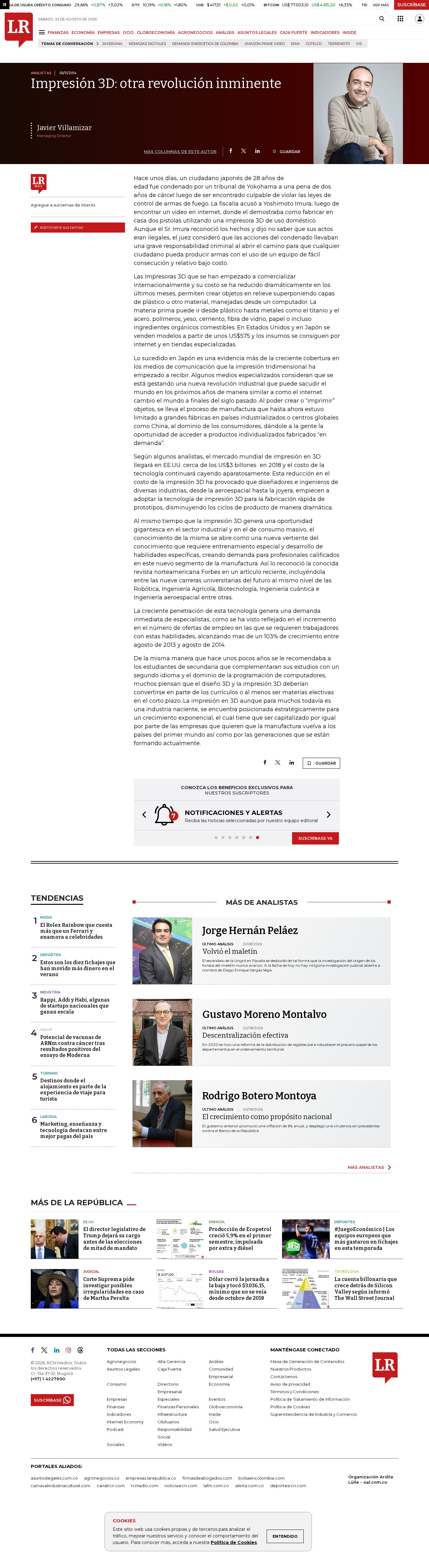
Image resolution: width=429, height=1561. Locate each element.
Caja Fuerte (170, 1368)
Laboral (48, 1116)
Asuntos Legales (123, 1368)
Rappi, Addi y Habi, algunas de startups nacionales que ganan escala (75, 1006)
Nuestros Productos (290, 1368)
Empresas (117, 1399)
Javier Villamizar (64, 128)
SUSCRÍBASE (411, 5)
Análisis (216, 1361)
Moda (46, 917)
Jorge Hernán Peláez (250, 931)
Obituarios (168, 1421)
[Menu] (43, 32)
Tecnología (346, 1271)
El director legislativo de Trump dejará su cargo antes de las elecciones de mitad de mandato (114, 1238)
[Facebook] (230, 151)
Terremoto (339, 44)
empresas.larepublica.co (151, 1478)
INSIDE (349, 32)
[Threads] (83, 1351)
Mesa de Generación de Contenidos (307, 1361)
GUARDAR (289, 151)
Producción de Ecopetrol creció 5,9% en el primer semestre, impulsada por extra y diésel (240, 1238)
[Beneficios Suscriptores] (400, 18)
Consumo (117, 1384)
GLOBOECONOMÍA (156, 32)
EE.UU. (89, 1222)
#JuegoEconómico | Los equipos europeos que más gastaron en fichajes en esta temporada (366, 1238)
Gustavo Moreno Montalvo (264, 1014)
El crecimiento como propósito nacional (267, 1117)
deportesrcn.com (288, 1485)
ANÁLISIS (225, 32)
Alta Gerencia (171, 1361)
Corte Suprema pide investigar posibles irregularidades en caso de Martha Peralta (113, 1288)
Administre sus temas (61, 227)
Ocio (214, 1421)
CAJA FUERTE (293, 32)
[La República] (19, 30)
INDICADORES (325, 32)
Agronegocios (121, 1361)
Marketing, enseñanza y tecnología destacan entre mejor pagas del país (73, 1130)
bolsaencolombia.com (261, 1478)
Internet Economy (125, 1421)
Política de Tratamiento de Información (310, 1399)
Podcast (115, 1429)
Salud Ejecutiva (224, 1429)
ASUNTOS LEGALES (257, 32)
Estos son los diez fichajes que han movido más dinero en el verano (78, 968)
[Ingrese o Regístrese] (419, 19)
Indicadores (119, 1414)
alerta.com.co (249, 1485)
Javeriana (112, 44)
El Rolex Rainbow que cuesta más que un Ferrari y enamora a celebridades (76, 931)
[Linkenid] (59, 1351)
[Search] (381, 19)
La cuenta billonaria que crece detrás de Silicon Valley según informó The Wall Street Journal (365, 1288)
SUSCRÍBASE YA (315, 838)
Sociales (115, 1444)
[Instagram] (71, 1351)
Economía (219, 1384)
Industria (50, 992)
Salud (46, 1029)
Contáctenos (283, 1376)
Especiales (168, 1399)
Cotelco (314, 44)
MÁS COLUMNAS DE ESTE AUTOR (180, 151)
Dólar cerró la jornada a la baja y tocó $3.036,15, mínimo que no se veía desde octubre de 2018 (239, 1288)
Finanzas (115, 1406)
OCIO (128, 32)
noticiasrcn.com (181, 1485)
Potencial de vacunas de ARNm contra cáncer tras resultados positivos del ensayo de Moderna (72, 1046)
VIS (359, 44)
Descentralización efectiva (245, 1035)
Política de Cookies (234, 1542)
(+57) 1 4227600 (48, 1378)
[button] (142, 815)
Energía (217, 1222)
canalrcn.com (111, 1485)
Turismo (49, 1073)
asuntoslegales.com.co (54, 1478)
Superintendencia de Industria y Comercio (313, 1414)
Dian (295, 44)
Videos (165, 1444)
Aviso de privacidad (290, 1384)
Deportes (50, 955)
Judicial (91, 1271)
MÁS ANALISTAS (366, 1167)
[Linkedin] (257, 151)
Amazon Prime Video (265, 44)
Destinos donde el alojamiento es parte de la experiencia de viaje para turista (73, 1090)
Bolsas (216, 1271)
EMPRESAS (109, 32)
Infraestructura (172, 1414)
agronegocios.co (101, 1478)
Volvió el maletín (230, 951)
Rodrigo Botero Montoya (259, 1096)
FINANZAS (58, 32)
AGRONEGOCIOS (195, 32)
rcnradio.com (144, 1485)
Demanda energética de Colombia (205, 44)
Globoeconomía (225, 1406)
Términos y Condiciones (294, 1391)
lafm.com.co (216, 1485)
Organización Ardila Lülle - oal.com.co (370, 1479)
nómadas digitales (147, 44)
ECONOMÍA (83, 32)
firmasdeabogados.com (207, 1478)
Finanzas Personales (178, 1406)
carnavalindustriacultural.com (60, 1485)
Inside (215, 1414)
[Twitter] (244, 151)
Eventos (217, 1399)
